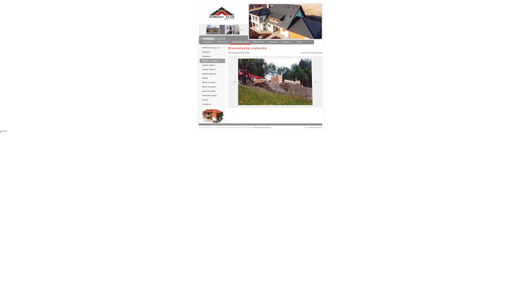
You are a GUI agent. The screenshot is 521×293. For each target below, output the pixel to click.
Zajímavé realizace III (209, 74)
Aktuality (205, 78)
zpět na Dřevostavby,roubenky (312, 53)
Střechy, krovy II (222, 42)
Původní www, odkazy (209, 95)
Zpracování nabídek (208, 91)
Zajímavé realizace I (208, 65)
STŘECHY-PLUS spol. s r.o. (211, 48)
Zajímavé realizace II (209, 69)
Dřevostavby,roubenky (241, 42)
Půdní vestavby (258, 42)
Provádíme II (206, 56)
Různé (299, 42)
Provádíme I (206, 52)
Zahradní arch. (287, 42)
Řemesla (205, 100)
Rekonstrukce (273, 42)
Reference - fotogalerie (210, 61)
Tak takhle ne (206, 104)
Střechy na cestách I (209, 82)
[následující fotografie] (316, 82)
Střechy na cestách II (209, 87)
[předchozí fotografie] (234, 82)
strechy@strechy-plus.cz (262, 127)
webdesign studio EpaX (315, 127)
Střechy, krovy (207, 42)
